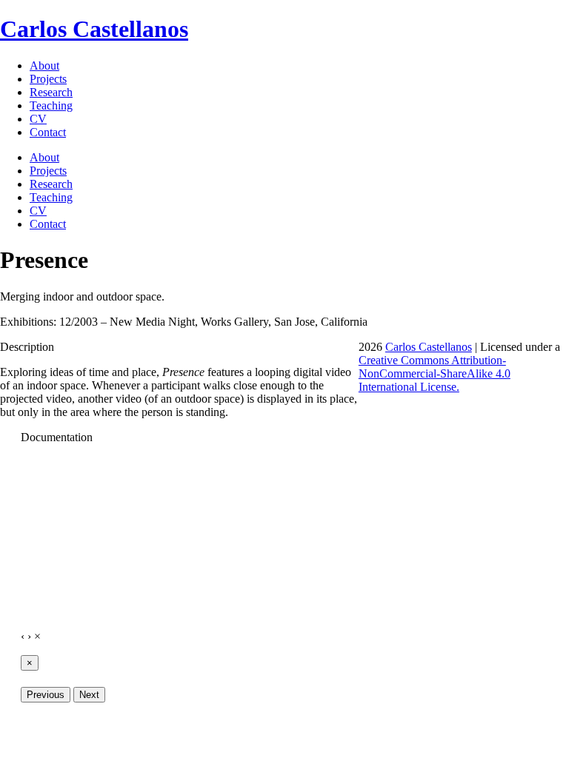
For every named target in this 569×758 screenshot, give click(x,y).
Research (51, 92)
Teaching (51, 105)
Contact (48, 132)
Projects (48, 79)
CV (38, 119)
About (44, 65)
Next (89, 694)
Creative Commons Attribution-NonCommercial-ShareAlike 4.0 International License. (434, 373)
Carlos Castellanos (94, 29)
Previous (45, 694)
